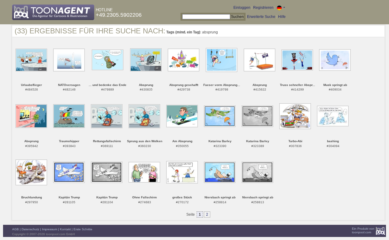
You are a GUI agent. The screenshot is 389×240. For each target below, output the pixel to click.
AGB (15, 229)
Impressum (49, 229)
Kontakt (65, 229)
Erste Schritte (83, 229)
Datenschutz (30, 229)
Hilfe (282, 17)
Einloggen (241, 7)
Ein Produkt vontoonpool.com (363, 230)
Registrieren (263, 7)
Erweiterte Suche (261, 17)
